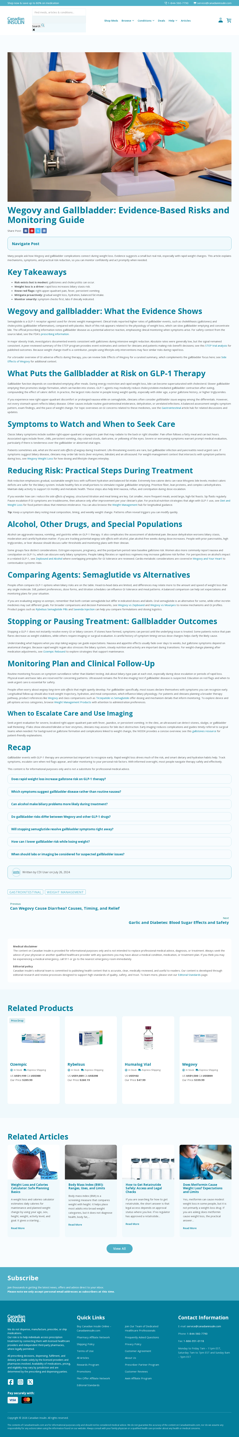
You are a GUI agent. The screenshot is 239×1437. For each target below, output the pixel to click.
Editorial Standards (189, 974)
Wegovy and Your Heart (207, 558)
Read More (18, 1228)
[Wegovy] (206, 1038)
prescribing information (55, 334)
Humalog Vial (138, 1064)
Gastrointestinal (171, 408)
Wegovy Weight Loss (40, 458)
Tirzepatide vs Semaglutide (112, 698)
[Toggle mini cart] (229, 20)
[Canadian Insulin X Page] (30, 1382)
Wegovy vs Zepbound (131, 605)
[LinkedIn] (44, 230)
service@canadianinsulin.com (204, 1326)
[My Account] (220, 20)
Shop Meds (111, 20)
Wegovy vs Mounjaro (163, 605)
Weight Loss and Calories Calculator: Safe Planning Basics (30, 1188)
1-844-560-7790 (197, 1333)
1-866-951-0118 (194, 1341)
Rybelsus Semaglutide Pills (52, 609)
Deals (161, 20)
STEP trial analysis (216, 345)
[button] (119, 243)
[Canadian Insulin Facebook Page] (11, 1382)
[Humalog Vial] (148, 1038)
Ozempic (18, 1064)
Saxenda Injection (84, 609)
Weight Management (125, 504)
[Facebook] (25, 230)
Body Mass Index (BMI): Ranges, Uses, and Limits (86, 1186)
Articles (186, 20)
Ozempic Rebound (54, 651)
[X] (38, 230)
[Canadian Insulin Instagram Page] (20, 1382)
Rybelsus (76, 1064)
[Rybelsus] (91, 1038)
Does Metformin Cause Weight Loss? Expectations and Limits (202, 1188)
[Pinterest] (31, 230)
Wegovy (53, 698)
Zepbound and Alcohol (49, 558)
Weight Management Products (72, 702)
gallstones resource (204, 731)
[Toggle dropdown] (133, 20)
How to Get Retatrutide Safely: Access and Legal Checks (144, 1188)
